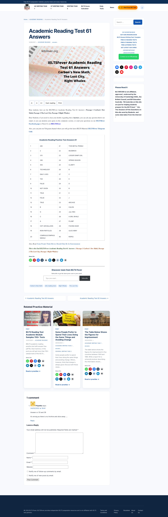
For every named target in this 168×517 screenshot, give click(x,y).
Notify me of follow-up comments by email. (45, 471)
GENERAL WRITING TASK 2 (63, 351)
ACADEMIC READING (36, 19)
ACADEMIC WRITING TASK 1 (93, 343)
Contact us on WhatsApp (128, 56)
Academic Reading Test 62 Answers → (94, 298)
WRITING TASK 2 (72, 7)
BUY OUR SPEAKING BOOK (128, 34)
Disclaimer (126, 510)
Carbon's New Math (36, 286)
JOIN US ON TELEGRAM (128, 52)
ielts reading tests (50, 286)
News (112, 7)
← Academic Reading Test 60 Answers (39, 298)
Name (29, 458)
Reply (32, 421)
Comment (31, 453)
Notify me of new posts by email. (41, 475)
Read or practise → (33, 371)
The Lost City (73, 286)
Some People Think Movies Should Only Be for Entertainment (58, 244)
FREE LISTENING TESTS (128, 45)
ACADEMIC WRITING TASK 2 (63, 345)
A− (32, 103)
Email (29, 462)
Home (25, 19)
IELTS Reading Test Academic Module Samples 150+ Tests (35, 334)
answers (54, 42)
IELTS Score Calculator (85, 7)
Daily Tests (102, 7)
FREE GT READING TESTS (129, 42)
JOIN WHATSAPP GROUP (129, 50)
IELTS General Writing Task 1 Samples (128, 37)
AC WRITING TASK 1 (40, 7)
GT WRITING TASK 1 (57, 7)
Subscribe (85, 278)
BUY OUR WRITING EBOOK (128, 32)
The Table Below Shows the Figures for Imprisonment (96, 334)
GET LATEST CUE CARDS (129, 47)
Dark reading (50, 103)
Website (29, 467)
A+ (41, 103)
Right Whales (63, 286)
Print (60, 103)
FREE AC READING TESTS (129, 40)
